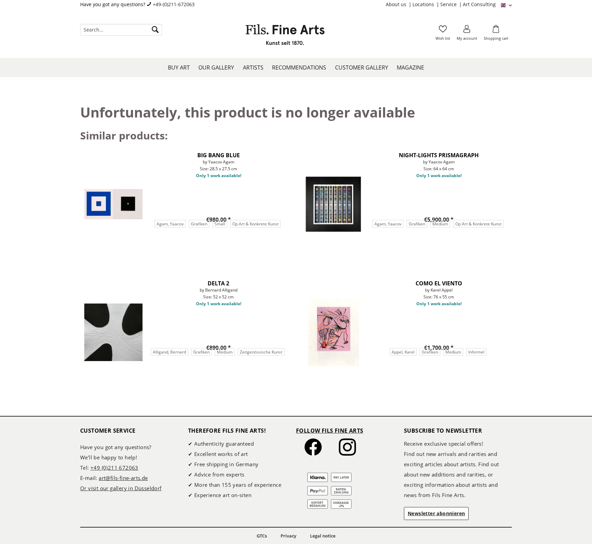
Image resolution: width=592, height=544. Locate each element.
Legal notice (322, 536)
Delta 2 (218, 283)
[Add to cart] (253, 249)
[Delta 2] (113, 332)
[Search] (155, 30)
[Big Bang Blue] (113, 204)
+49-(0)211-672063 (174, 4)
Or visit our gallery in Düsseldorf (121, 488)
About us (397, 4)
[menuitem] (399, 4)
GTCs (262, 536)
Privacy (288, 536)
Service (449, 4)
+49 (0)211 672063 (114, 467)
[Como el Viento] (333, 332)
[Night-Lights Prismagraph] (333, 204)
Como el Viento (439, 283)
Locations (423, 4)
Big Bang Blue (218, 155)
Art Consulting (479, 4)
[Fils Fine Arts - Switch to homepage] (285, 37)
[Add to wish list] (284, 153)
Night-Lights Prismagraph (439, 155)
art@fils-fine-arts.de (123, 477)
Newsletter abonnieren (436, 513)
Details (183, 249)
